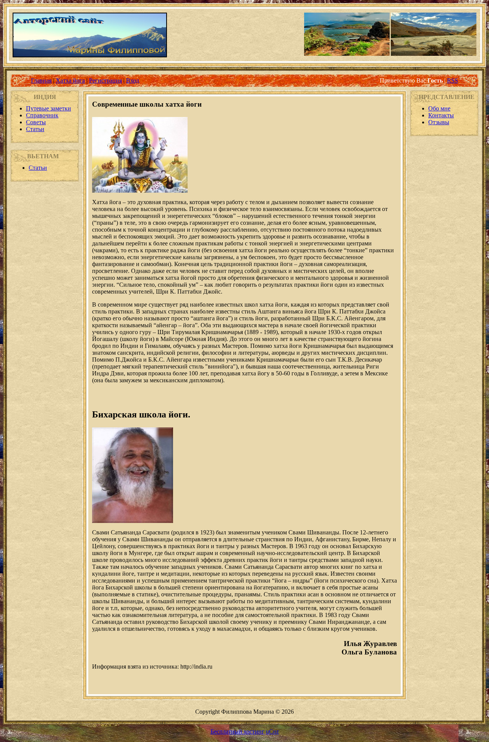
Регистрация (105, 80)
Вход (132, 80)
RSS (452, 80)
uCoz (272, 731)
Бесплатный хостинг (237, 731)
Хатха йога (70, 80)
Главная (41, 80)
